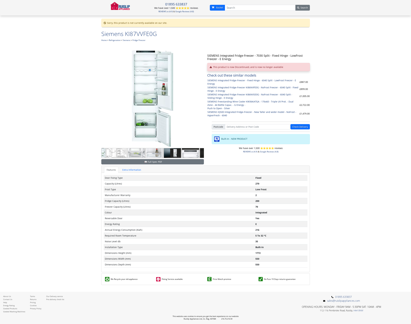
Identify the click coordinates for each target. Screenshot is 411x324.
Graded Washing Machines (14, 311)
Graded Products (10, 308)
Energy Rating (9, 305)
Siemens (126, 40)
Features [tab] (111, 169)
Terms (32, 296)
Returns (33, 299)
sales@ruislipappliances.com (343, 300)
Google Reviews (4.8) (184, 11)
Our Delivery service (54, 296)
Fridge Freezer (138, 40)
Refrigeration (115, 40)
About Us (7, 296)
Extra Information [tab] (131, 169)
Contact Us (7, 299)
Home (104, 40)
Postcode (218, 126)
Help (5, 302)
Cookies (33, 305)
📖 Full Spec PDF (153, 161)
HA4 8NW (358, 310)
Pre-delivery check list (55, 299)
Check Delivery (300, 126)
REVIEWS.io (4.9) (165, 11)
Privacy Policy (35, 308)
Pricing (33, 302)
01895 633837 (176, 4)
